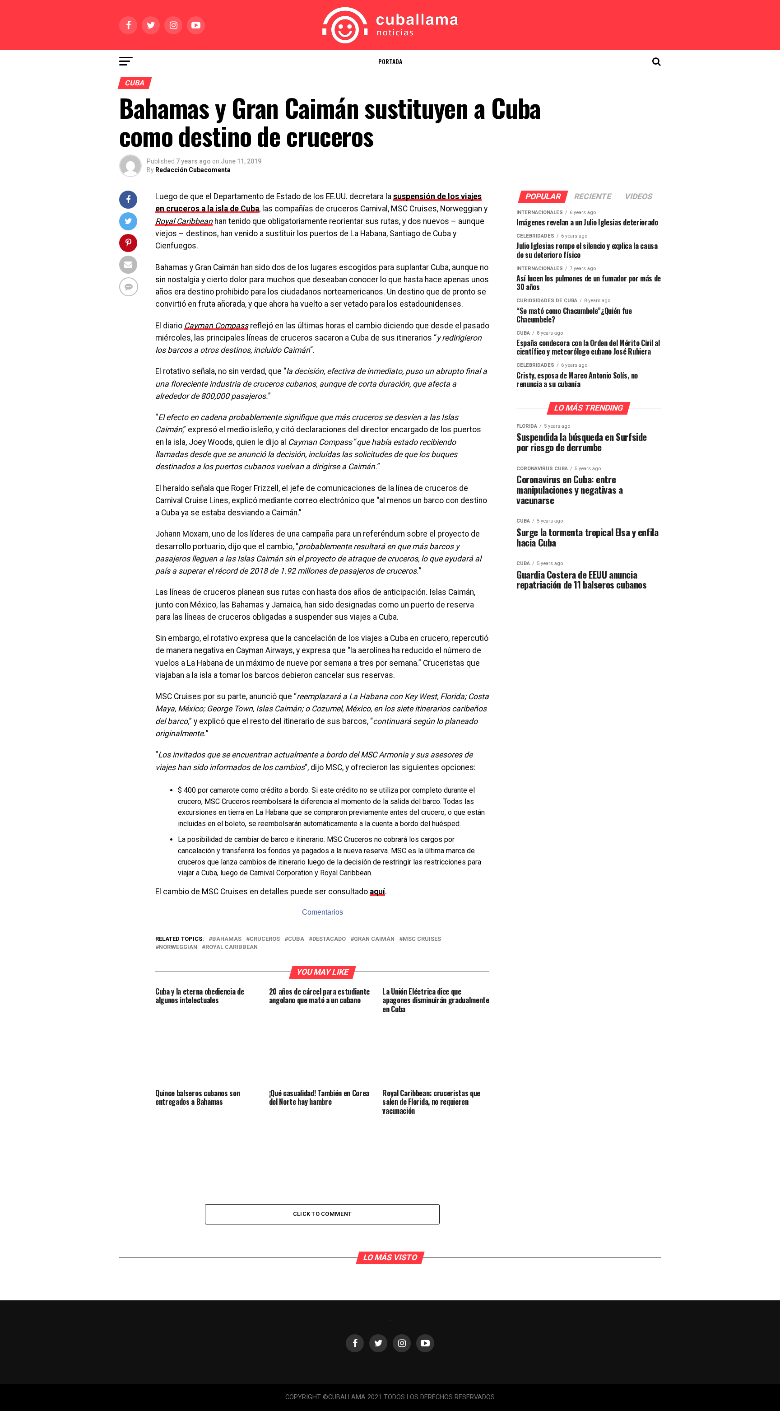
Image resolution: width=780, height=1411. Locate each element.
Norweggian (178, 947)
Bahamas (226, 939)
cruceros (265, 939)
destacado (329, 939)
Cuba (296, 939)
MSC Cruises (422, 939)
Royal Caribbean (231, 947)
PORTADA (390, 61)
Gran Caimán (374, 939)
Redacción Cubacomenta (193, 169)
